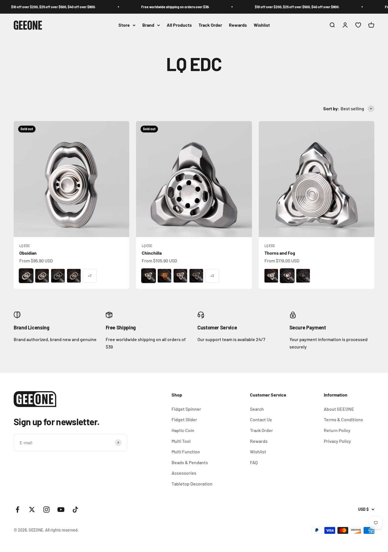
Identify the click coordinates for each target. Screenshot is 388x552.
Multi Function (186, 451)
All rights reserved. (62, 530)
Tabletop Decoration (192, 483)
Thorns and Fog (279, 253)
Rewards (238, 25)
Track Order (210, 25)
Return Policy (337, 430)
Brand (148, 25)
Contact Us (261, 419)
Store (124, 25)
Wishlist (262, 25)
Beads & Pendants (190, 462)
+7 (89, 276)
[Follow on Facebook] (17, 509)
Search (257, 409)
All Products (179, 25)
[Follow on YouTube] (61, 509)
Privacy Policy (337, 441)
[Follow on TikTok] (75, 509)
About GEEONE (339, 409)
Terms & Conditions (343, 419)
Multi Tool (181, 441)
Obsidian (28, 253)
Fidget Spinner (186, 409)
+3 (212, 276)
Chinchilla (152, 253)
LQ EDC (24, 246)
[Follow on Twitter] (32, 509)
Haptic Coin (183, 430)
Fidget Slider (184, 419)
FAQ (254, 462)
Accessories (184, 473)
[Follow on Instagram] (46, 509)
